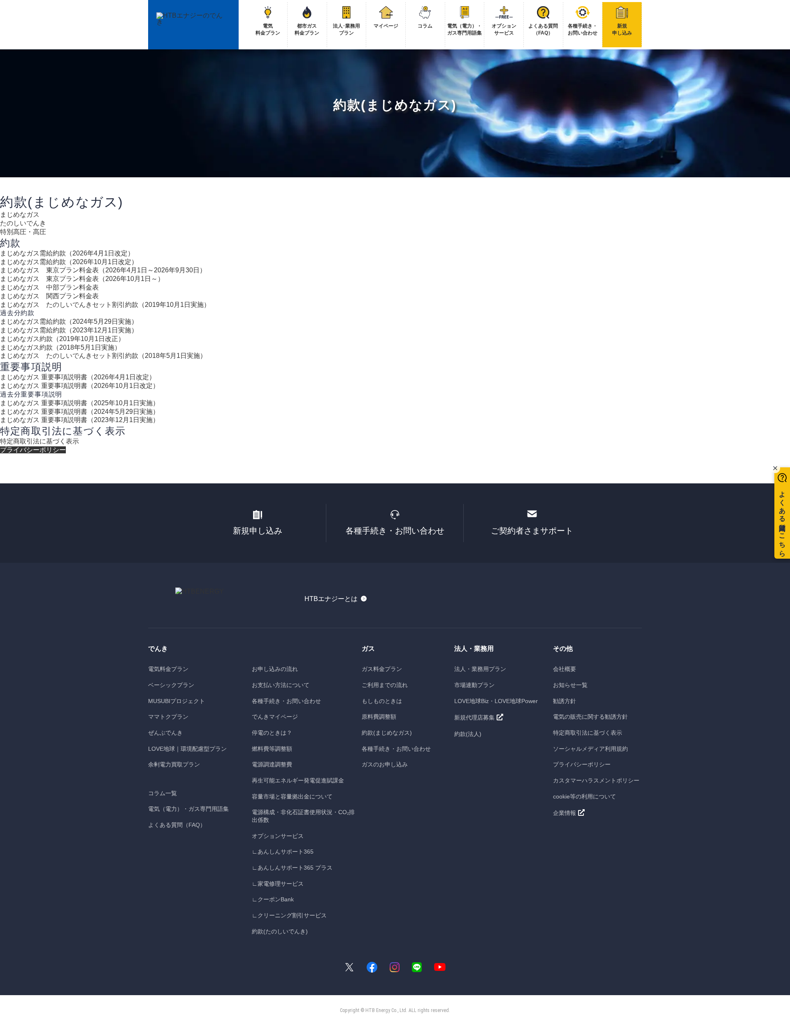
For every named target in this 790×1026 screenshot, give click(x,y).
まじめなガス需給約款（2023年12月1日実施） (69, 330)
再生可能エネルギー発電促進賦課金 (298, 780)
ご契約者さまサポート (532, 530)
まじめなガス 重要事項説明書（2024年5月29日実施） (79, 411)
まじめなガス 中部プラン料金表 (49, 287)
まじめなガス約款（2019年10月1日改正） (62, 338)
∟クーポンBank (273, 899)
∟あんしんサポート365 (283, 851)
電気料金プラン (168, 669)
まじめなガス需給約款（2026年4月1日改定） (67, 253)
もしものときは (382, 701)
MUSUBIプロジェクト (176, 701)
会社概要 (564, 669)
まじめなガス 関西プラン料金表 (49, 295)
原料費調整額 (379, 716)
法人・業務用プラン (480, 669)
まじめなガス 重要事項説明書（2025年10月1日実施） (79, 402)
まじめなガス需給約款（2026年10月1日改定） (69, 261)
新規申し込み (257, 530)
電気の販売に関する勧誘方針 (590, 716)
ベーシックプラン (171, 685)
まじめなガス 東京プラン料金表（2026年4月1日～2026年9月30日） (103, 270)
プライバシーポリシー (33, 449)
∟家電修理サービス (278, 883)
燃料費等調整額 (272, 748)
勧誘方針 (564, 701)
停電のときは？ (272, 732)
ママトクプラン (168, 716)
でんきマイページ (275, 716)
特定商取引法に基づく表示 (39, 441)
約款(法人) (467, 734)
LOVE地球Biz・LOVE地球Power (496, 701)
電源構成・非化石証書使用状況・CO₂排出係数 (303, 816)
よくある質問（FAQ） (177, 825)
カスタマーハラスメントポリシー (596, 780)
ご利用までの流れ (385, 685)
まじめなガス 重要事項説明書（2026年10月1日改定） (79, 385)
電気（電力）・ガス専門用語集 (188, 808)
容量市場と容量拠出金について (292, 796)
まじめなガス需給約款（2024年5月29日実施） (69, 321)
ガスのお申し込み (385, 764)
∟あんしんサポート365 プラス (292, 867)
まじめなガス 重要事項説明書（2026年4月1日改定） (78, 377)
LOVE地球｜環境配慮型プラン (187, 748)
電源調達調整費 (272, 764)
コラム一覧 (162, 793)
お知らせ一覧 (570, 685)
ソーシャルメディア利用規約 (590, 748)
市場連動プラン (474, 685)
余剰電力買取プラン (174, 764)
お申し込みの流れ (275, 669)
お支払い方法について (280, 685)
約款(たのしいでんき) (280, 931)
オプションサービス (278, 836)
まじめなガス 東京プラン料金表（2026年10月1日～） (82, 278)
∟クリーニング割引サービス (289, 915)
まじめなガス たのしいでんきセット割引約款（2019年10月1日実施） (105, 304)
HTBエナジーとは (331, 598)
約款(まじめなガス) (387, 732)
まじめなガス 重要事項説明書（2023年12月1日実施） (79, 419)
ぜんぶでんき (165, 732)
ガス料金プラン (382, 669)
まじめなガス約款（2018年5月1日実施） (60, 347)
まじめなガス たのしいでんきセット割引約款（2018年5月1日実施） (103, 355)
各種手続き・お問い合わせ (395, 530)
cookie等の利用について (584, 796)
